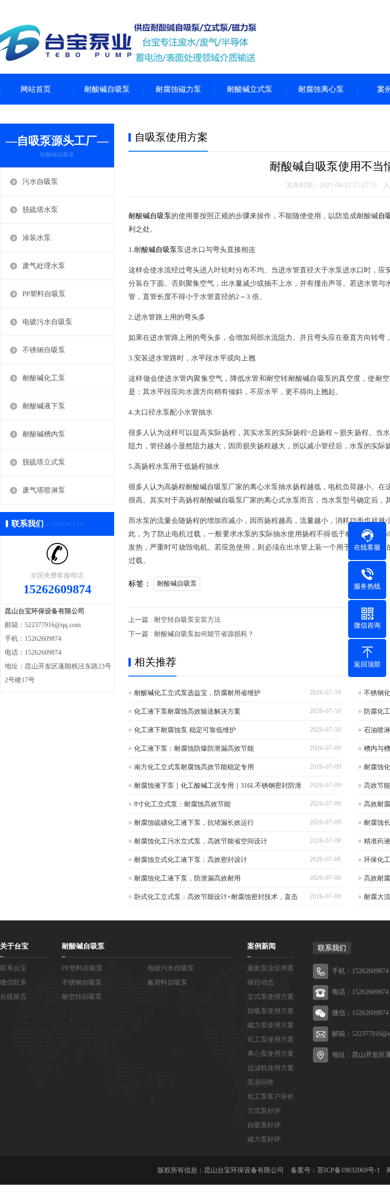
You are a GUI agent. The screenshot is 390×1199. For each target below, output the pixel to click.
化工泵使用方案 (270, 1039)
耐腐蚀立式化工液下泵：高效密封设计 (190, 859)
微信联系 (13, 982)
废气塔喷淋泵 (43, 490)
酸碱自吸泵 (159, 249)
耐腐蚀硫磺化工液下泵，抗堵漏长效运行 (194, 822)
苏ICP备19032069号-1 (348, 1170)
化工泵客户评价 (270, 1096)
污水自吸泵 (40, 181)
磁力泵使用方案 (270, 1025)
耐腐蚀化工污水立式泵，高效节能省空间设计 (200, 841)
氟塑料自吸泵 (167, 982)
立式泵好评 (264, 1110)
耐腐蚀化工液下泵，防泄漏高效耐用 (187, 878)
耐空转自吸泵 (82, 996)
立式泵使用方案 (270, 996)
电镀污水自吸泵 (47, 322)
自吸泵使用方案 (270, 1011)
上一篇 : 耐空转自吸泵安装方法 (174, 619)
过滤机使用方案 (270, 1068)
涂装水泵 (36, 238)
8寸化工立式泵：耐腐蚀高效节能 (182, 804)
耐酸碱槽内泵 (43, 434)
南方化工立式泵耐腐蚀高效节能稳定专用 (194, 767)
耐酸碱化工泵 (43, 378)
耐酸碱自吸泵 (107, 89)
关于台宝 (14, 946)
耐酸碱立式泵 (250, 89)
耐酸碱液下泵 (43, 406)
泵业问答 (260, 1082)
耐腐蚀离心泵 (321, 89)
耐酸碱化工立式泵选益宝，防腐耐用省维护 (197, 692)
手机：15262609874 (360, 971)
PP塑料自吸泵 (44, 294)
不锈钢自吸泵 (43, 350)
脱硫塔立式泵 (43, 462)
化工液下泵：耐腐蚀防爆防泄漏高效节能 (194, 748)
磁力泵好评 (264, 1139)
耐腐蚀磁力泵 (178, 89)
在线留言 (13, 996)
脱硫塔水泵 (40, 209)
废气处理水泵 (43, 266)
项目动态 (260, 982)
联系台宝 (13, 968)
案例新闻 (261, 946)
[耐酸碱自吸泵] (128, 42)
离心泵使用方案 (270, 1053)
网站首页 (35, 89)
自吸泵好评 (264, 1125)
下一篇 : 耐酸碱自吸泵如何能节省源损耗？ (191, 634)
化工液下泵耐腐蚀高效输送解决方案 (187, 711)
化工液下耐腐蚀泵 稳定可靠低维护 (185, 730)
